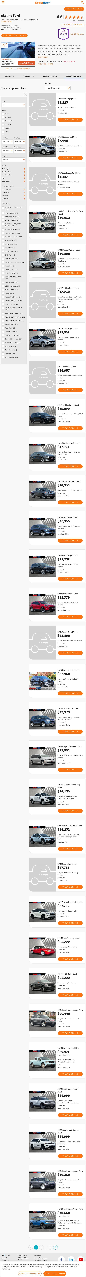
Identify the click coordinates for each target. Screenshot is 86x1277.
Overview (9, 76)
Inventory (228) (73, 76)
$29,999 (64, 1136)
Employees (29, 76)
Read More (43, 57)
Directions (6, 22)
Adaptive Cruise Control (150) (13, 208)
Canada (7, 1255)
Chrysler (8, 124)
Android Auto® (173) (12, 217)
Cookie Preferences (29, 1273)
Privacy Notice (22, 1255)
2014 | (67, 137)
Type (3, 101)
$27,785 (63, 906)
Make (3, 110)
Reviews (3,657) (50, 76)
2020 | (68, 517)
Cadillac (8, 117)
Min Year (5, 138)
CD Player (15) (10, 248)
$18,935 (64, 485)
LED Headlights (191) (12, 286)
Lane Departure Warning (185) (14, 278)
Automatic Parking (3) (12, 229)
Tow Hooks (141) (11, 350)
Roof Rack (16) (10, 328)
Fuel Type (5, 199)
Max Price (17, 147)
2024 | (70, 747)
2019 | (69, 443)
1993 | (68, 938)
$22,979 (64, 712)
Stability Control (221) (12, 335)
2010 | (69, 173)
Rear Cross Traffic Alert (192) (15, 317)
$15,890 (64, 409)
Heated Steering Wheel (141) (15, 262)
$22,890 (64, 635)
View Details (70, 120)
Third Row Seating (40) (13, 342)
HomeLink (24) (10, 266)
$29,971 (64, 1052)
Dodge (7, 128)
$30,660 (64, 1213)
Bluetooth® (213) (11, 240)
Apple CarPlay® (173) (12, 220)
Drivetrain (5, 192)
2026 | (68, 1048)
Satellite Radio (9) (11, 332)
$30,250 (64, 1175)
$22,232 (64, 559)
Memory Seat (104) (11, 290)
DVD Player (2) (10, 255)
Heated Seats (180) (11, 259)
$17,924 (64, 447)
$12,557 (63, 332)
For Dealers (37, 1255)
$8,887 (63, 176)
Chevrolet (8, 121)
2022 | (68, 594)
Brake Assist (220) (11, 244)
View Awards (76, 34)
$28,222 (64, 942)
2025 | (70, 1010)
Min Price (5, 147)
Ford (6, 132)
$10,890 (64, 254)
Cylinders (5, 196)
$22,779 (64, 597)
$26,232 (64, 829)
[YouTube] (80, 1259)
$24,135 (64, 791)
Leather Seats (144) (12, 282)
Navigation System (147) (13, 297)
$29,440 (64, 1014)
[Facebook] (61, 1259)
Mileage (4, 156)
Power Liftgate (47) (11, 304)
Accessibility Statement (41, 1258)
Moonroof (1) (9, 293)
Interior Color (6, 175)
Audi (6, 113)
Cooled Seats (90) (11, 251)
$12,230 (64, 292)
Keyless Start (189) (11, 273)
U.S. (3, 1255)
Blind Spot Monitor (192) (13, 237)
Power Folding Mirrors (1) (14, 301)
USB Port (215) (10, 353)
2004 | (69, 250)
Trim (3, 178)
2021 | (67, 632)
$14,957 (64, 370)
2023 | (70, 826)
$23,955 (64, 750)
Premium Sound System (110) (13, 309)
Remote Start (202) (11, 324)
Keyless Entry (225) (11, 270)
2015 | (68, 288)
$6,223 (63, 102)
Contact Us (5, 1260)
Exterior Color (7, 172)
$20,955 (64, 521)
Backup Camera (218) (12, 233)
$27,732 (63, 867)
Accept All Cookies (55, 1273)
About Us (4, 1258)
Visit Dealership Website (18, 68)
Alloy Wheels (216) (11, 213)
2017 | (68, 329)
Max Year (17, 138)
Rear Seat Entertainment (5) (14, 321)
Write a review (72, 25)
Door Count (6, 181)
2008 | (67, 99)
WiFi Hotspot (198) (11, 357)
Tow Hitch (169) (10, 346)
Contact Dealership (14, 35)
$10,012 (64, 218)
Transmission (6, 189)
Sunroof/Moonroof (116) (13, 339)
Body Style (5, 169)
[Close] (82, 1265)
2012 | (67, 974)
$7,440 (63, 141)
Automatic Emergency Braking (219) (13, 225)
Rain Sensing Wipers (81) (14, 313)
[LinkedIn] (71, 1259)
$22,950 (64, 674)
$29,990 (64, 1095)
